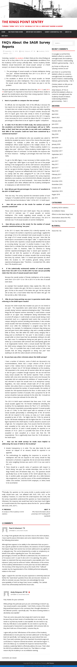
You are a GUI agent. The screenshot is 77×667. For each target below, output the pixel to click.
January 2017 (56, 178)
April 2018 (55, 138)
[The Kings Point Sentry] (38, 17)
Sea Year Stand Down (15, 32)
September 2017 (57, 154)
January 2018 (56, 144)
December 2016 (57, 181)
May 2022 (55, 111)
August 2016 (56, 194)
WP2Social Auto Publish (30, 666)
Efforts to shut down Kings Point (62, 214)
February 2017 (56, 174)
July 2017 (55, 158)
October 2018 (56, 131)
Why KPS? (5, 36)
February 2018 (56, 141)
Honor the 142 (56, 231)
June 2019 (55, 124)
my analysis (19, 58)
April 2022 (55, 114)
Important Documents (34, 32)
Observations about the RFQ (61, 218)
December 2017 (57, 148)
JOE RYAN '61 (56, 72)
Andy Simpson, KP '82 (28, 51)
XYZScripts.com (48, 666)
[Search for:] (63, 43)
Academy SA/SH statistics (60, 208)
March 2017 (56, 171)
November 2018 (57, 128)
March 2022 (56, 117)
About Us (68, 32)
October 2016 (56, 188)
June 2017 (55, 161)
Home (3, 32)
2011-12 (40, 90)
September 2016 (57, 191)
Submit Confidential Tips (53, 32)
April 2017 (55, 168)
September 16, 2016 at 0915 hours (18, 530)
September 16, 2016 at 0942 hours (20, 594)
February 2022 (56, 121)
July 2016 (55, 198)
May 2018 (55, 134)
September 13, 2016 (11, 51)
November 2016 (57, 184)
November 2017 (57, 151)
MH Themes (50, 663)
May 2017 (55, 164)
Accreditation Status (58, 211)
